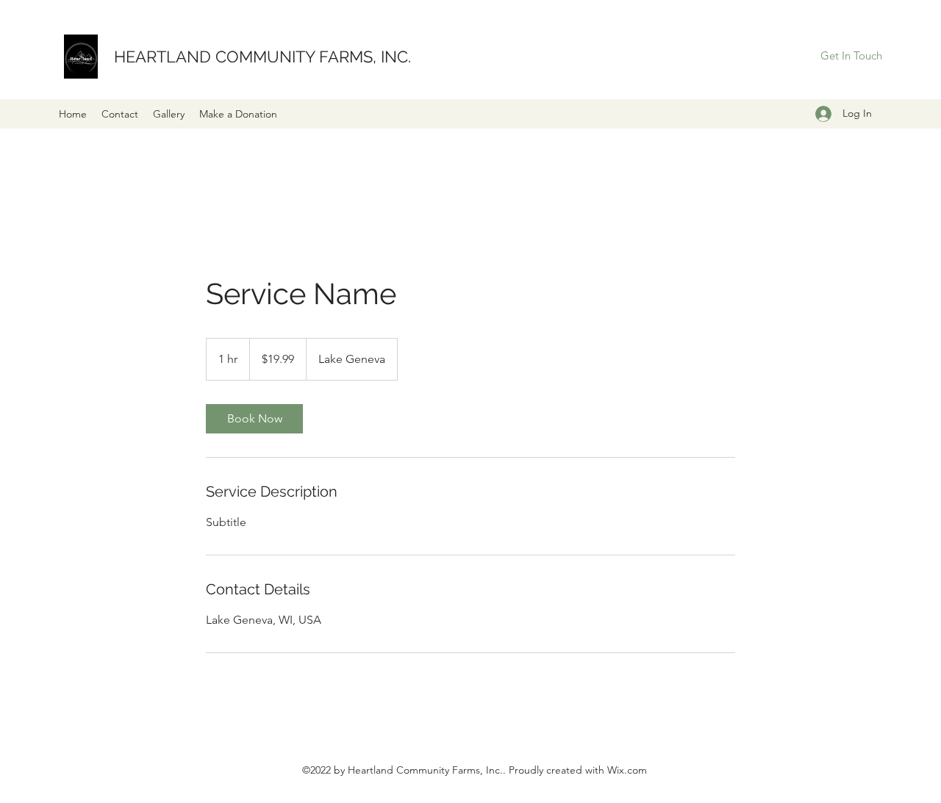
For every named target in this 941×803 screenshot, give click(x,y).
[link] (254, 418)
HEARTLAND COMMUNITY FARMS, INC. (262, 56)
